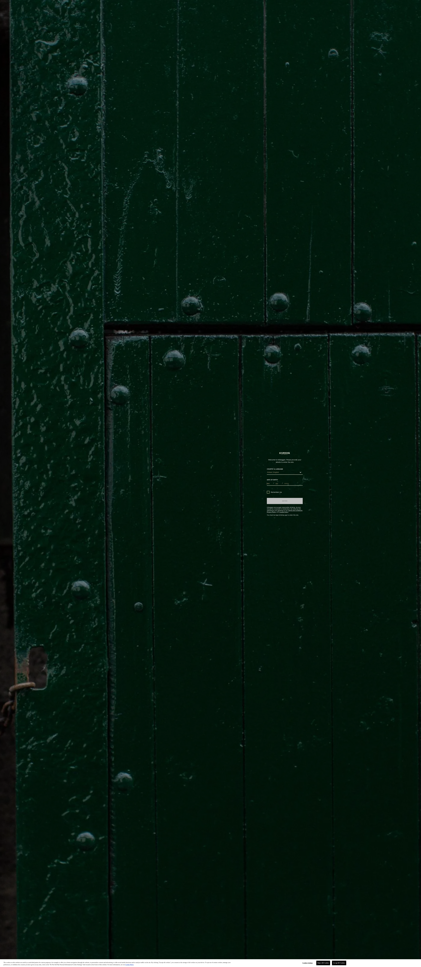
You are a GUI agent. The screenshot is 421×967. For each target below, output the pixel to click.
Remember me (276, 492)
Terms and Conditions (295, 510)
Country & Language (275, 469)
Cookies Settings (307, 963)
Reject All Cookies (323, 963)
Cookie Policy (283, 512)
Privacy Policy (271, 512)
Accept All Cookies (339, 963)
